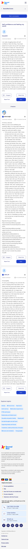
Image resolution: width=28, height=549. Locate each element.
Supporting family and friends (9, 424)
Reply (21, 99)
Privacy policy (5, 543)
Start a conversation (14, 16)
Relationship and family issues (9, 415)
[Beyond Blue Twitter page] (17, 526)
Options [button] (26, 8)
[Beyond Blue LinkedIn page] (21, 526)
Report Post (7, 99)
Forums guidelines (9, 486)
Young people (19, 430)
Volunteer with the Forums (11, 497)
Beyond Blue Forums (5, 2)
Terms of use (4, 539)
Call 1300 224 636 (13, 506)
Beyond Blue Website (7, 447)
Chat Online (11, 513)
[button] (3, 95)
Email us (10, 519)
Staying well (21, 418)
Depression (19, 405)
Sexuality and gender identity (9, 418)
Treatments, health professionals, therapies (12, 427)
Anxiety (3, 405)
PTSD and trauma (6, 412)
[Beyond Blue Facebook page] (4, 526)
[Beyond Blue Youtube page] (8, 526)
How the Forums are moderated (12, 491)
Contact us (4, 536)
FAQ (5, 489)
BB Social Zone (10, 405)
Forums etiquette (8, 494)
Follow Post (21, 95)
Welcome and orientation (8, 430)
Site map (3, 546)
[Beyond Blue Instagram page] (12, 526)
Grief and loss (5, 408)
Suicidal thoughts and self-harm (9, 421)
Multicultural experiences (16, 408)
